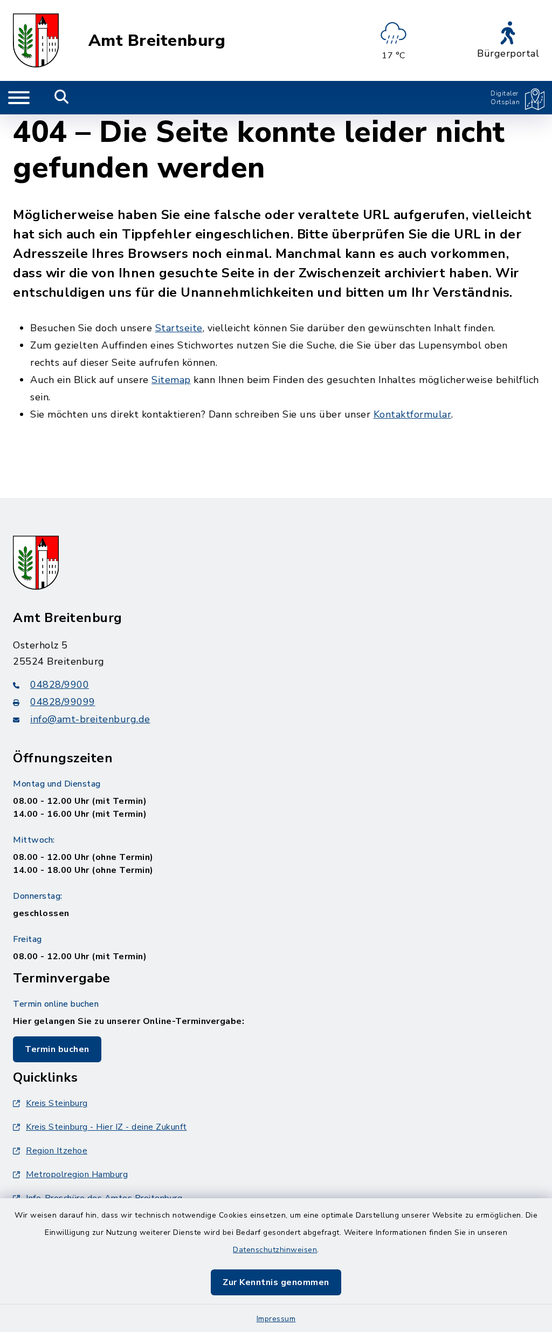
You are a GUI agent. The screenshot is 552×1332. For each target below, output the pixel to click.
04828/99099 (62, 701)
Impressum (276, 1319)
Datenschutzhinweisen (275, 1250)
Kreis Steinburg (57, 1103)
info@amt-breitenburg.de (90, 719)
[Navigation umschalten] (19, 97)
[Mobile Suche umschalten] (61, 97)
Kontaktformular (413, 414)
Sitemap (171, 379)
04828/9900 (59, 684)
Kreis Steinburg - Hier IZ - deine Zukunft (106, 1127)
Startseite (179, 328)
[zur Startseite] (36, 40)
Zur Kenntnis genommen (276, 1282)
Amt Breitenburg (157, 41)
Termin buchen (57, 1049)
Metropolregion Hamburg (77, 1174)
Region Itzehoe (56, 1151)
